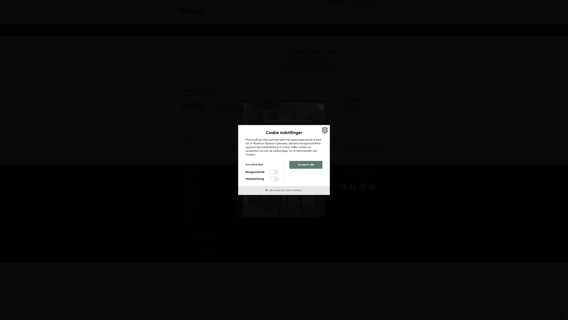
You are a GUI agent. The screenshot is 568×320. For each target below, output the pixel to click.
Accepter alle (306, 164)
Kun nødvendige (254, 164)
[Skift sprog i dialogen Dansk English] (324, 130)
